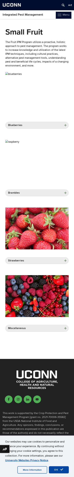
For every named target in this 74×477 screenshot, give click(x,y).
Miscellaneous (17, 328)
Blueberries (15, 125)
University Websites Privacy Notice (26, 460)
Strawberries (16, 260)
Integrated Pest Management (23, 14)
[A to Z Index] (70, 5)
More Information (32, 469)
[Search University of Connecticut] (63, 5)
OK (56, 469)
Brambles (14, 192)
